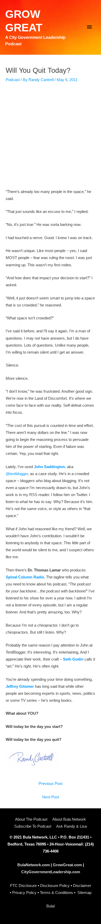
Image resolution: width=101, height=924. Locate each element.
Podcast (13, 80)
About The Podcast (31, 819)
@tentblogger (17, 474)
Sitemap (84, 893)
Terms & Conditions (56, 893)
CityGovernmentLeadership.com (50, 872)
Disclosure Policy (55, 886)
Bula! (50, 906)
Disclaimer (82, 886)
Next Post (50, 797)
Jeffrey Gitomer (20, 686)
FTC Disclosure (23, 886)
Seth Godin (73, 659)
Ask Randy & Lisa (71, 826)
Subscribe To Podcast (32, 826)
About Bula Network (69, 819)
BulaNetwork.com (33, 865)
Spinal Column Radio (25, 577)
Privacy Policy (24, 893)
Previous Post (50, 784)
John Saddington (49, 467)
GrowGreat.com (67, 865)
